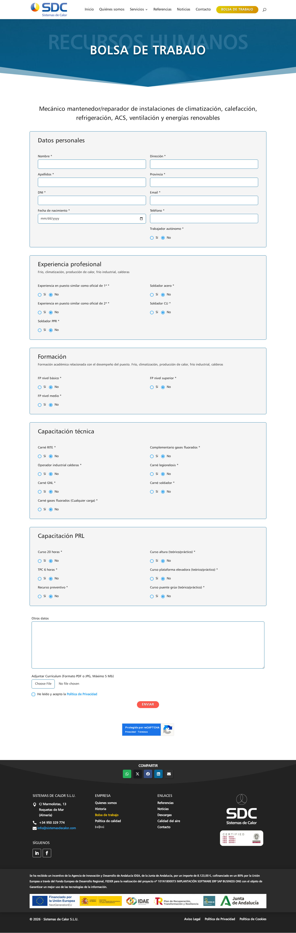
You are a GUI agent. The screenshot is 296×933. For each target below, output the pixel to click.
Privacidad (130, 732)
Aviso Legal (192, 919)
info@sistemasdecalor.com (56, 828)
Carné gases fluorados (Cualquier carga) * (68, 500)
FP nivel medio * (49, 396)
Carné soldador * (162, 483)
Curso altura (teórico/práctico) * (172, 552)
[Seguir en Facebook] (47, 853)
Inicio (89, 9)
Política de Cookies (253, 919)
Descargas (164, 815)
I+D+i (99, 827)
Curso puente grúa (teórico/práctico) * (177, 587)
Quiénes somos (111, 9)
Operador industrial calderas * (60, 465)
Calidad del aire (168, 821)
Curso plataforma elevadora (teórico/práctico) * (184, 570)
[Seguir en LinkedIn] (37, 853)
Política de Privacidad (82, 694)
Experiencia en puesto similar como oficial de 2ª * (73, 303)
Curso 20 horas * (50, 552)
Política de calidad (108, 821)
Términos (143, 732)
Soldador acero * (162, 286)
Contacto (203, 9)
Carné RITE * (47, 447)
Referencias (162, 9)
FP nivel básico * (49, 378)
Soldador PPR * (48, 321)
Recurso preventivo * (53, 587)
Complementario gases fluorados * (175, 447)
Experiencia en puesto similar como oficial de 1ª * (73, 286)
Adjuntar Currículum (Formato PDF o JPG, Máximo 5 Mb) (73, 676)
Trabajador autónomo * (167, 229)
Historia (100, 809)
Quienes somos (106, 803)
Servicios (137, 9)
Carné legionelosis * (164, 465)
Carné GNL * (47, 483)
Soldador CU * (160, 303)
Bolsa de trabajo (237, 9)
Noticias (183, 9)
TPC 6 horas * (47, 570)
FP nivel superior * (163, 378)
